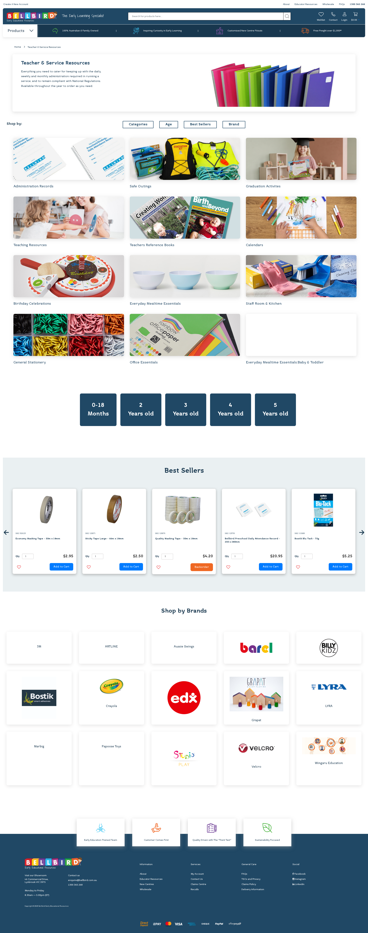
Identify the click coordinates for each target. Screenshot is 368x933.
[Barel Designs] (256, 648)
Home (17, 47)
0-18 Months (98, 409)
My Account (197, 874)
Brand (234, 124)
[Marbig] (39, 737)
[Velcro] (256, 748)
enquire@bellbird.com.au (82, 880)
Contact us (74, 875)
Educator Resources (306, 4)
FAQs (342, 4)
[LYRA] (328, 687)
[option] (44, 532)
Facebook (300, 874)
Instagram (300, 879)
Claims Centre (198, 884)
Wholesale (328, 4)
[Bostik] (39, 698)
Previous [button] (6, 532)
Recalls (195, 889)
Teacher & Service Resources (44, 47)
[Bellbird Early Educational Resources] (32, 16)
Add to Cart (61, 566)
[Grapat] (256, 694)
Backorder (202, 567)
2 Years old (141, 409)
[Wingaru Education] (329, 746)
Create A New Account (15, 4)
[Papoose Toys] (111, 737)
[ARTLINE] (111, 638)
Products (16, 31)
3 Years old (186, 409)
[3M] (39, 638)
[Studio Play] (184, 759)
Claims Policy (249, 884)
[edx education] (184, 698)
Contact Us (197, 879)
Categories (138, 124)
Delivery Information (253, 889)
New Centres (147, 884)
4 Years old (230, 409)
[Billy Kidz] (328, 648)
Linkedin (299, 884)
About (286, 4)
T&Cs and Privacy (251, 879)
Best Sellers (200, 124)
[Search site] (287, 16)
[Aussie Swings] (184, 638)
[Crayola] (111, 687)
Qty (18, 556)
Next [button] (361, 532)
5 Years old (275, 409)
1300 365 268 (357, 4)
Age (168, 124)
